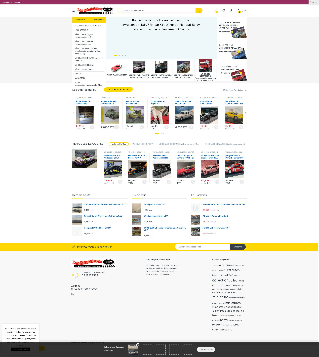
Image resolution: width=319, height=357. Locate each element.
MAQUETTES (80, 78)
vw (225, 329)
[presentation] (245, 113)
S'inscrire (238, 247)
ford (233, 285)
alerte (243, 265)
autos (235, 270)
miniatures (233, 303)
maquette (225, 289)
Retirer (137, 344)
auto (227, 270)
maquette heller (236, 289)
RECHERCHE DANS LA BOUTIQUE (88, 26)
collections (236, 280)
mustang (216, 320)
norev (224, 320)
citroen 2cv (237, 275)
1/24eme (218, 265)
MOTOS (78, 74)
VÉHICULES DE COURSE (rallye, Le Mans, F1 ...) (208, 98)
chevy (222, 275)
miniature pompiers (218, 303)
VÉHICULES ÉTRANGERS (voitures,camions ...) (184, 98)
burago (215, 275)
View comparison (206, 349)
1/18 (213, 265)
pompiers (238, 320)
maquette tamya (219, 292)
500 (239, 265)
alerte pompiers (217, 271)
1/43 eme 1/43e (232, 265)
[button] (157, 133)
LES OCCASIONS (81, 30)
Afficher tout (98, 20)
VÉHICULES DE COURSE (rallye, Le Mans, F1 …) (89, 59)
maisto (219, 289)
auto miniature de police (155, 265)
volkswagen (217, 330)
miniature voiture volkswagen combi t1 (228, 316)
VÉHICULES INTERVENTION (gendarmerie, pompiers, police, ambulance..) (88, 51)
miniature (220, 297)
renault (216, 324)
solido (236, 324)
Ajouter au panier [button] (91, 127)
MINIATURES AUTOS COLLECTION (227, 307)
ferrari (228, 286)
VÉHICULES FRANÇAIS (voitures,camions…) (84, 35)
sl (231, 325)
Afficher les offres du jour (233, 90)
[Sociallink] (72, 294)
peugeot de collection (160, 274)
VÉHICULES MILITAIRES (84, 69)
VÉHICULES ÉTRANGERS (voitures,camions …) (84, 42)
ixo (242, 286)
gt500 (238, 286)
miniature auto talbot (237, 298)
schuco (223, 325)
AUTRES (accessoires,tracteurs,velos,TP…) (88, 83)
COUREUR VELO (218, 286)
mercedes (231, 292)
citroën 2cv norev (161, 271)
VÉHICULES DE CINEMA (84, 65)
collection (220, 280)
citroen (229, 275)
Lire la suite (116, 127)
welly (230, 330)
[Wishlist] (223, 10)
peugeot (231, 320)
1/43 (223, 265)
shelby (228, 325)
